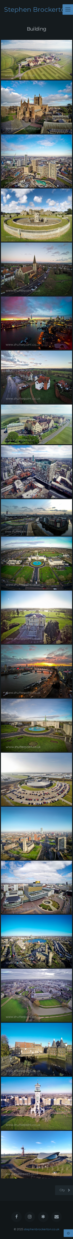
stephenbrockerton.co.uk (41, 1229)
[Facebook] (16, 1217)
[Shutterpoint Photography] (43, 1217)
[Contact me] (56, 1217)
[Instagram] (30, 1217)
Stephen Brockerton (36, 9)
